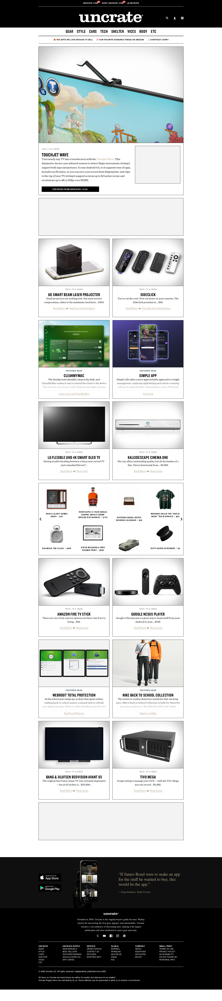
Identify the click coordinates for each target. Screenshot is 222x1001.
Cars (93, 31)
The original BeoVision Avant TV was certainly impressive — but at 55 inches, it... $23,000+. (74, 782)
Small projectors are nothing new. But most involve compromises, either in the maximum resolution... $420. (74, 300)
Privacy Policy (167, 951)
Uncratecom (90, 3)
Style (81, 31)
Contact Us (93, 951)
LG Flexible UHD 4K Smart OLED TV (74, 457)
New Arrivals (70, 948)
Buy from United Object (82, 308)
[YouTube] (104, 936)
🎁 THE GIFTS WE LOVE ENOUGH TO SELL (73, 39)
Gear (69, 31)
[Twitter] (97, 936)
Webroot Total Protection (74, 695)
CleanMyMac (74, 375)
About (138, 948)
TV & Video (54, 149)
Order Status (94, 948)
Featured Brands (72, 954)
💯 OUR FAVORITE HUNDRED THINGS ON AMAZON (120, 39)
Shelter (117, 31)
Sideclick (148, 294)
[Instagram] (117, 936)
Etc (153, 31)
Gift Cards (68, 959)
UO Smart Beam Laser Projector (74, 294)
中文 (113, 959)
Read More (59, 308)
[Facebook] (111, 936)
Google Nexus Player (148, 614)
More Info (82, 471)
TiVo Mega (148, 776)
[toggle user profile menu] (175, 18)
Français (116, 951)
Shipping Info (94, 957)
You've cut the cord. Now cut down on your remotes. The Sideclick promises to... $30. (148, 300)
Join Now (148, 393)
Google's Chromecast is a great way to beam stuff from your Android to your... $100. (148, 619)
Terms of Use (166, 948)
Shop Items (156, 471)
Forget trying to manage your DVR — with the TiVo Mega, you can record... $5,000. (148, 782)
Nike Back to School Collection (148, 695)
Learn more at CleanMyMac (74, 393)
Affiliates (140, 954)
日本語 (114, 957)
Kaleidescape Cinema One (148, 457)
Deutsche (116, 954)
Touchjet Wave (55, 155)
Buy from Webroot (74, 713)
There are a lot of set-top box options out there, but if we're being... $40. (74, 619)
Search (167, 18)
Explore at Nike (148, 713)
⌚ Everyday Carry (158, 39)
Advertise (140, 951)
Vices (131, 31)
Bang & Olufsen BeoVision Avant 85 (74, 776)
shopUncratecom (113, 3)
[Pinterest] (124, 936)
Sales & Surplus (72, 957)
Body (143, 31)
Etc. (41, 962)
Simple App (148, 375)
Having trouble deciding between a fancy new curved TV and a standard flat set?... (74, 463)
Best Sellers (70, 951)
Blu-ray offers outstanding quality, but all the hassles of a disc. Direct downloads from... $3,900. (148, 463)
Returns (91, 954)
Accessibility (166, 954)
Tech (104, 31)
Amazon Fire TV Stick (74, 614)
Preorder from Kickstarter (156, 308)
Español (115, 948)
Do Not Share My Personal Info (168, 958)
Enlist (138, 957)
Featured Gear (74, 370)
